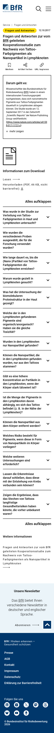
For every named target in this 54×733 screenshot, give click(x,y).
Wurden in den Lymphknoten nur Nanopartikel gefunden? (26, 345)
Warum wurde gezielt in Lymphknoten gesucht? (26, 282)
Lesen (7, 179)
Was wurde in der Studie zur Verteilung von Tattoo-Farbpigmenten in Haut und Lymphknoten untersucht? (26, 219)
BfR (5, 41)
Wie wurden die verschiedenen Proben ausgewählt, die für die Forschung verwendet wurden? (26, 241)
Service (6, 25)
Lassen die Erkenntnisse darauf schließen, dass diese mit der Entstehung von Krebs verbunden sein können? (26, 481)
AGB (7, 658)
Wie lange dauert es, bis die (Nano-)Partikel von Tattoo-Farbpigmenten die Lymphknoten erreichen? (26, 264)
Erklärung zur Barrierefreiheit (22, 683)
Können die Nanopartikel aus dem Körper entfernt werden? (26, 425)
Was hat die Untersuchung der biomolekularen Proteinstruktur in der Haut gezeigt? (26, 299)
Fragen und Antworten (25, 25)
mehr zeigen (17, 131)
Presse (8, 652)
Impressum (11, 671)
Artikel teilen (25, 69)
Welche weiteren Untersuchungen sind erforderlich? (26, 462)
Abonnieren (23, 625)
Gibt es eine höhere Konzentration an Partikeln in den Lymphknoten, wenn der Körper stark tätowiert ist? (26, 383)
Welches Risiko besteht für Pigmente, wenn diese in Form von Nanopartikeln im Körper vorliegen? (26, 443)
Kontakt (9, 665)
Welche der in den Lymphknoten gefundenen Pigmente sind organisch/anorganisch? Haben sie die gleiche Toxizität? (26, 324)
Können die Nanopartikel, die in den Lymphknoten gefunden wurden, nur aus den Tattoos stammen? (26, 362)
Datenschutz (12, 677)
